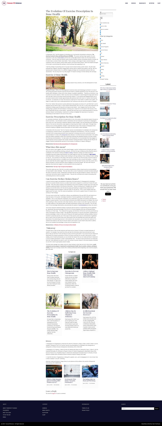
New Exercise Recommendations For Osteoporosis (65, 144)
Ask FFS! (108, 194)
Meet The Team (7, 412)
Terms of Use (85, 408)
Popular (104, 199)
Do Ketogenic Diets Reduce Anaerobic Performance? (52, 380)
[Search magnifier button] (101, 18)
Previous (47, 371)
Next (97, 371)
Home (126, 3)
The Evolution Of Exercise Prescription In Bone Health (53, 313)
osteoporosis (64, 134)
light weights (93, 154)
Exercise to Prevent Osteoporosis (71, 272)
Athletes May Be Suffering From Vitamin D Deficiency (70, 313)
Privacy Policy (85, 410)
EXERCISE (133, 3)
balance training (69, 152)
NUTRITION (151, 3)
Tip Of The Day (6, 415)
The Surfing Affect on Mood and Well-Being (71, 380)
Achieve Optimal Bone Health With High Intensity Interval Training (89, 274)
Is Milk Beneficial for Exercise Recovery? (89, 313)
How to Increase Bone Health (52, 272)
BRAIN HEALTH (142, 3)
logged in (54, 393)
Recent (104, 201)
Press (4, 417)
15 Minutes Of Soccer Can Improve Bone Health (64, 225)
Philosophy (6, 410)
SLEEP (159, 3)
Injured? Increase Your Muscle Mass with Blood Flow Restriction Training (90, 381)
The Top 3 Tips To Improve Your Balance (62, 166)
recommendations (83, 205)
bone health (61, 57)
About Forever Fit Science (10, 408)
